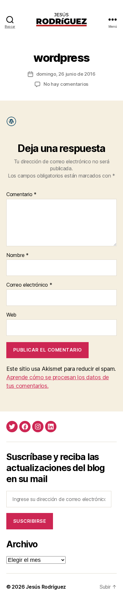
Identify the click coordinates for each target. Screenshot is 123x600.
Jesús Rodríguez (46, 587)
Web (11, 315)
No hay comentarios (66, 84)
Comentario (21, 194)
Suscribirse (29, 521)
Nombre (17, 255)
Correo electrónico (29, 285)
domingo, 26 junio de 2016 (66, 74)
